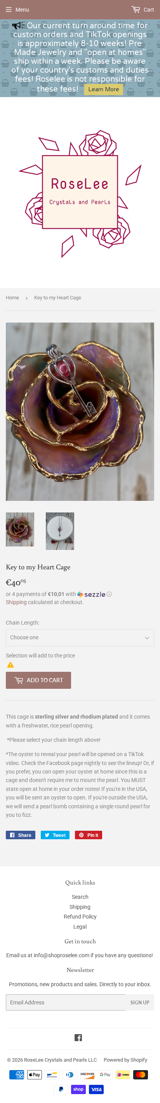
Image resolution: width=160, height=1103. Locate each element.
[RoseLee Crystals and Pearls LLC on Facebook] (78, 1039)
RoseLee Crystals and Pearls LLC (60, 1060)
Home (12, 298)
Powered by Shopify (125, 1060)
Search (80, 897)
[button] (80, 594)
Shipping (16, 602)
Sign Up (139, 1003)
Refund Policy (80, 916)
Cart (148, 10)
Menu (22, 10)
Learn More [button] (103, 89)
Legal (80, 927)
